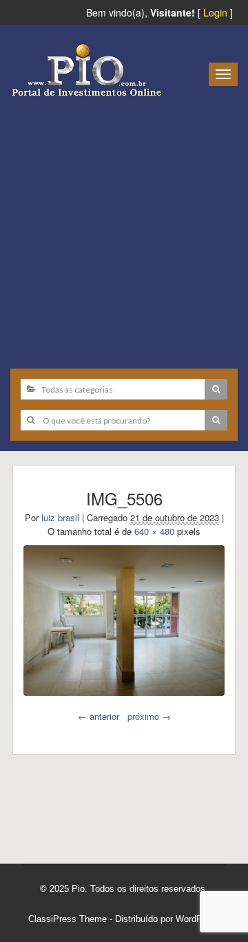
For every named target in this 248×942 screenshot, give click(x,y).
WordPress (198, 919)
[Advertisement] (124, 227)
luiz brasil (60, 517)
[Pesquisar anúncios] (216, 389)
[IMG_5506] (124, 620)
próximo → (149, 716)
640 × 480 (154, 531)
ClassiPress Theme (67, 919)
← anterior (98, 716)
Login (215, 12)
